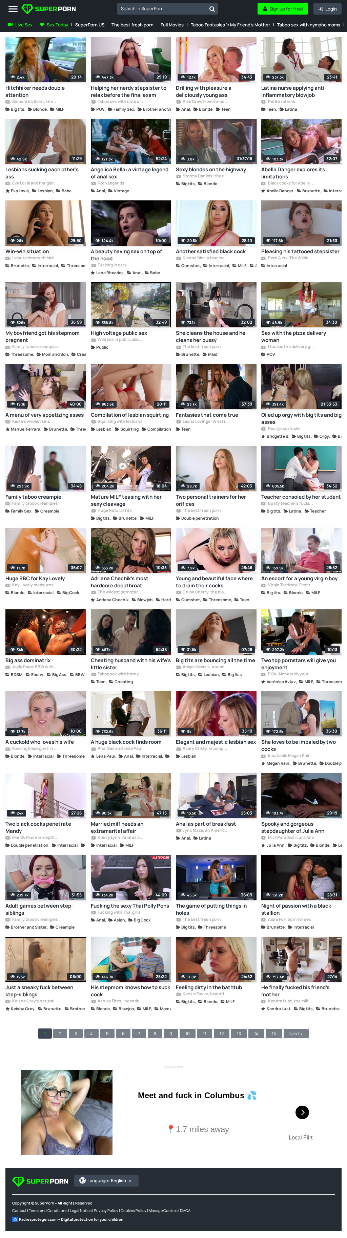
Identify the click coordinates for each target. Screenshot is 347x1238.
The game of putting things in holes (211, 909)
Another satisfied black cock (211, 251)
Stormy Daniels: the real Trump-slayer (205, 176)
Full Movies (172, 25)
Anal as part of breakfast (206, 823)
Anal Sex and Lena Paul (119, 748)
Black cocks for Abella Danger (291, 183)
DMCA (185, 1210)
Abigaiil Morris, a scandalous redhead (205, 667)
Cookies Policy (133, 1210)
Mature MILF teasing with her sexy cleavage (126, 500)
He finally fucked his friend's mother (295, 991)
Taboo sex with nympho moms (308, 25)
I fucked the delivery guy (291, 347)
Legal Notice (80, 1210)
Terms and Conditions (48, 1210)
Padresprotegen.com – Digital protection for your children (71, 1219)
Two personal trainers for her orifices (211, 500)
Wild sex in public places (120, 340)
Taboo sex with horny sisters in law (120, 674)
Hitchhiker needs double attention (35, 91)
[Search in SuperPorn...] (212, 9)
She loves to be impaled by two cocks (298, 745)
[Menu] (13, 9)
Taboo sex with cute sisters (120, 102)
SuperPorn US (89, 25)
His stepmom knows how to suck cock (130, 991)
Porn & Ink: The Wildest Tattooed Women (291, 258)
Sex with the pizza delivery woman (293, 336)
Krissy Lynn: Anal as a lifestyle (120, 837)
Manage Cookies (163, 1210)
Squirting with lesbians (120, 421)
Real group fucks (284, 429)
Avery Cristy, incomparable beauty (205, 748)
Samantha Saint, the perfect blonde (35, 102)
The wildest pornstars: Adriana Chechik (120, 592)
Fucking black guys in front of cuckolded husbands (35, 748)
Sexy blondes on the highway (211, 169)
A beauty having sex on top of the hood (126, 255)
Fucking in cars (112, 265)
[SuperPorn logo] (48, 10)
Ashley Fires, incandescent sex (120, 1001)
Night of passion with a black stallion (296, 909)
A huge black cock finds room (126, 741)
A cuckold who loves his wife (39, 741)
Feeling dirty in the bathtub (209, 987)
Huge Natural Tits (114, 510)
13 (239, 1033)
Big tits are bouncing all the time (215, 660)
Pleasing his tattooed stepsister (300, 251)
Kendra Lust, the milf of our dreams (291, 1001)
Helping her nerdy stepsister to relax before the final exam (128, 91)
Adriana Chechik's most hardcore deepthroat (119, 582)
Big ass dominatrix (27, 660)
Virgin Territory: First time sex (291, 585)
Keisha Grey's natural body (35, 1001)
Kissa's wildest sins (31, 421)
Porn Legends (110, 183)
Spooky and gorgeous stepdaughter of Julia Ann (292, 827)
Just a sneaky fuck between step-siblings (39, 991)
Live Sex (24, 25)
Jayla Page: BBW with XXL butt (35, 667)
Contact (19, 1210)
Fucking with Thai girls (119, 912)
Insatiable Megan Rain (289, 756)
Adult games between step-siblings (39, 909)
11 (204, 1033)
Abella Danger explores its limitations (293, 173)
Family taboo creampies (35, 347)
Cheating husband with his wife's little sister (131, 664)
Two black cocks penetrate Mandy (38, 827)
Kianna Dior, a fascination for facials (205, 258)
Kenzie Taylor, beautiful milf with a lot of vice (205, 994)
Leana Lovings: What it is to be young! (205, 421)
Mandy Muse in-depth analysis (35, 837)
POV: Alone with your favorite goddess (291, 674)
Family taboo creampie (33, 496)
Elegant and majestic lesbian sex (216, 741)
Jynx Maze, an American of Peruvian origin (205, 830)
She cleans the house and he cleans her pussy (210, 336)
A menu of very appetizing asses (44, 414)
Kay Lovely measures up (35, 585)
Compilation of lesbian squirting (130, 414)
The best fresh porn (132, 25)
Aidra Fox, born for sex (289, 919)
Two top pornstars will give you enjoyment (298, 664)
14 (256, 1033)
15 (274, 1033)
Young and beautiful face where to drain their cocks (214, 582)
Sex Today (57, 25)
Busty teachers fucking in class (291, 503)
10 (187, 1033)
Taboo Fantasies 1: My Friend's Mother (230, 25)
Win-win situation (27, 251)
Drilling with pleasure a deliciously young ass (203, 91)
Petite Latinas (281, 102)
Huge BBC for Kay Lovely (35, 578)
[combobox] (167, 9)
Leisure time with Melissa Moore (35, 258)
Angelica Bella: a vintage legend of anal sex (129, 173)
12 (222, 1033)
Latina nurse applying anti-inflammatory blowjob (293, 91)
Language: (106, 1180)
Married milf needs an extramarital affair (117, 827)
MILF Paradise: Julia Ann (290, 837)
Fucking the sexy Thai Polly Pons (130, 905)
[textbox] (161, 8)
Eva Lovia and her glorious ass (35, 183)
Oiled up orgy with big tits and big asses (301, 418)
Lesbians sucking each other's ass (42, 173)
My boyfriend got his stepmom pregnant (42, 336)
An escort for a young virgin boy (299, 578)
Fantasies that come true (207, 414)
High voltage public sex (119, 332)
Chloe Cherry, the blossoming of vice (205, 592)
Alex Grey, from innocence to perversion (205, 102)
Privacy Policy (106, 1210)
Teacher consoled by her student (301, 496)
